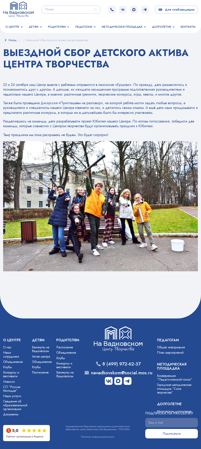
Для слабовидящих (179, 9)
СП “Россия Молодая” (11, 389)
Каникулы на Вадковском (40, 349)
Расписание (40, 372)
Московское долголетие (174, 411)
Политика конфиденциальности (97, 436)
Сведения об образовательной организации (15, 405)
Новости (9, 381)
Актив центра (41, 356)
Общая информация (171, 347)
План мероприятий (170, 352)
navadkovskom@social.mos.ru (121, 373)
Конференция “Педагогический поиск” (174, 378)
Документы (10, 414)
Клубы (7, 367)
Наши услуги (12, 396)
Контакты (188, 27)
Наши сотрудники (11, 354)
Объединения (13, 362)
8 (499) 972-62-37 (121, 364)
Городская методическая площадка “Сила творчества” (174, 389)
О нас (7, 347)
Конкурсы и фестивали (11, 374)
